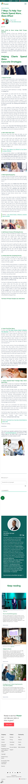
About (2, 737)
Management (9, 610)
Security (3, 766)
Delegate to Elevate (7, 649)
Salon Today (15, 559)
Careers (3, 739)
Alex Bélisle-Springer (16, 21)
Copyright (3, 754)
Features (11, 737)
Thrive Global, (11, 561)
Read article (5, 625)
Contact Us (3, 0)
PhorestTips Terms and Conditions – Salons (5, 750)
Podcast (20, 739)
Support (16, 0)
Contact (3, 742)
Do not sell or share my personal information (5, 762)
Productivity (18, 645)
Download (12, 742)
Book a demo (9, 724)
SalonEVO (10, 559)
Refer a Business (21, 747)
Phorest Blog (17, 556)
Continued (16, 621)
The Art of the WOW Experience (10, 613)
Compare (12, 744)
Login (10, 0)
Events (19, 742)
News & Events (13, 610)
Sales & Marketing (5, 8)
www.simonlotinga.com (10, 432)
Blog (19, 737)
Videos (19, 744)
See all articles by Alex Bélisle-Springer (12, 575)
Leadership (4, 610)
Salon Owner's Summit (20, 610)
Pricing (11, 739)
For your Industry (13, 747)
